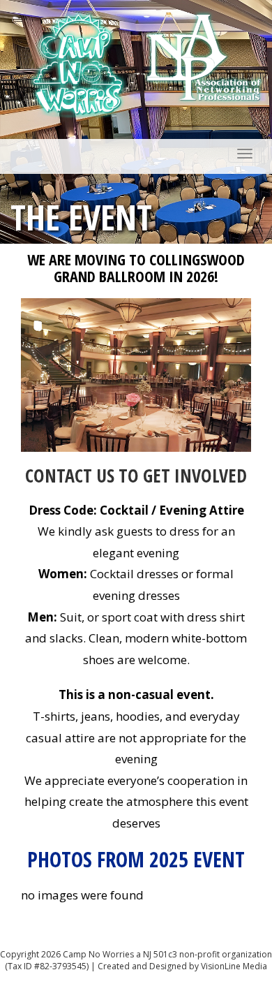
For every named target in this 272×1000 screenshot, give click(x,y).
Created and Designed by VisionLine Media (182, 966)
